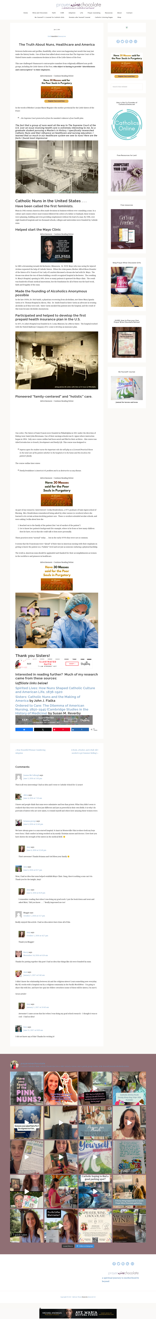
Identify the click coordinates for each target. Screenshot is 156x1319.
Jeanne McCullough (31, 775)
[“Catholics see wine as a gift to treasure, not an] (129, 1226)
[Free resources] (127, 249)
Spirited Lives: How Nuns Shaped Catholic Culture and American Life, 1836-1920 (55, 690)
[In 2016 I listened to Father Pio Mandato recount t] (26, 1122)
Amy (28, 847)
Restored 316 (92, 1297)
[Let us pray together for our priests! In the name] (95, 1122)
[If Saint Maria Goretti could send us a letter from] (26, 1157)
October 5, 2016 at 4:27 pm (37, 936)
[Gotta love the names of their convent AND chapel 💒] (26, 1088)
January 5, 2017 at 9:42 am (34, 975)
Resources (62, 36)
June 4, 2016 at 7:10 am (32, 798)
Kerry (25, 952)
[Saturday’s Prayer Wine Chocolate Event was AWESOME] (61, 1191)
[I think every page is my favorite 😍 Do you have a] (95, 1157)
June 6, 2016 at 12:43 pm (36, 850)
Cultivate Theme (77, 1297)
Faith (49, 36)
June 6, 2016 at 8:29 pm (36, 893)
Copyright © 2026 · (66, 1297)
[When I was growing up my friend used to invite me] (61, 1122)
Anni (25, 972)
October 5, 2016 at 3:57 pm (34, 916)
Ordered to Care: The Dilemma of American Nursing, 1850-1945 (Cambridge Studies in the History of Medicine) (51, 709)
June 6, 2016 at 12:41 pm (33, 824)
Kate (25, 1027)
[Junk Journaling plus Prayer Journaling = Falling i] (26, 1191)
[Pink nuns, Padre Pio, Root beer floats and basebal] (95, 1088)
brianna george (29, 821)
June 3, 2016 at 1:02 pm (32, 778)
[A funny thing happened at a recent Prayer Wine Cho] (129, 1191)
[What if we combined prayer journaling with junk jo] (129, 1157)
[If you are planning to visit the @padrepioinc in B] (129, 1088)
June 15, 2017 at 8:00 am (33, 1030)
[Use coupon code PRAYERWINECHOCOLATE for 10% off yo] (129, 1122)
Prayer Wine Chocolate (78, 5)
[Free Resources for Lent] (127, 191)
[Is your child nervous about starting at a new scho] (61, 1157)
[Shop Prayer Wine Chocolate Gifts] (127, 306)
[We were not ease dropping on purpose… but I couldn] (61, 1226)
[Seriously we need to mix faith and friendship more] (61, 1088)
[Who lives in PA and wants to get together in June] (95, 1226)
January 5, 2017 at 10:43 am (38, 1007)
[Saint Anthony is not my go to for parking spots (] (95, 1191)
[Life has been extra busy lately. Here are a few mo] (26, 1226)
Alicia (25, 795)
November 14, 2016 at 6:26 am (35, 955)
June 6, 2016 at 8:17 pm (32, 870)
